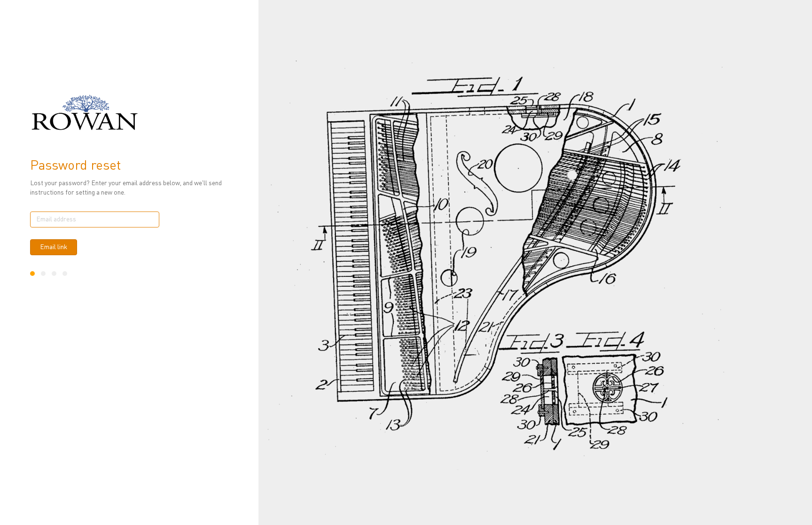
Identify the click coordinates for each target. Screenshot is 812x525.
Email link (53, 247)
